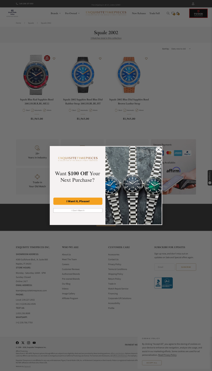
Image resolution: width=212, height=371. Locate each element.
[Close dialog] (158, 149)
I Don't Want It (78, 210)
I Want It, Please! (77, 201)
